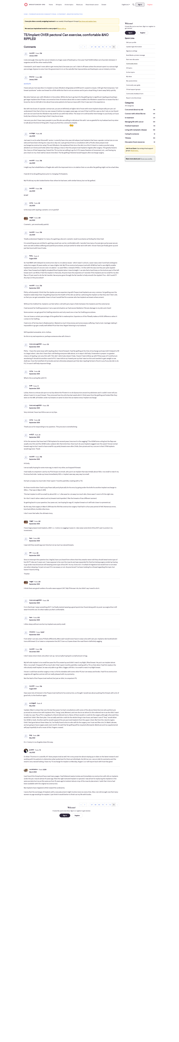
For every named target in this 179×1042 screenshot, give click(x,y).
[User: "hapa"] (26, 539)
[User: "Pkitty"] (26, 257)
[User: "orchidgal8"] (26, 704)
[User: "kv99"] (26, 387)
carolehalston (33, 769)
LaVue (31, 203)
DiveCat (31, 77)
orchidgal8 (32, 703)
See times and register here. (88, 21)
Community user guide (133, 85)
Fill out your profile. (146, 159)
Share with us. (62, 28)
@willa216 (27, 84)
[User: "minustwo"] (26, 633)
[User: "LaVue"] (26, 204)
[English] (34, 4)
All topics (129, 68)
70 (103, 47)
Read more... (135, 150)
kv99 (30, 386)
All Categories (129, 106)
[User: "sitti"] (26, 554)
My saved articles (131, 81)
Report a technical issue (133, 98)
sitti (30, 553)
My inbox (129, 77)
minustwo (32, 632)
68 (95, 47)
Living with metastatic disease (140, 130)
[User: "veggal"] (26, 218)
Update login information (134, 47)
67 (92, 47)
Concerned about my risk (140, 110)
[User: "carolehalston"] (26, 770)
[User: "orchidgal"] (26, 134)
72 (110, 47)
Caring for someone (140, 134)
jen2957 (31, 750)
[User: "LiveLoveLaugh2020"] (26, 345)
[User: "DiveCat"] (26, 78)
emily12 (31, 434)
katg (30, 735)
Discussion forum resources (140, 142)
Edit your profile (131, 42)
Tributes (140, 138)
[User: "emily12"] (26, 435)
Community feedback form (134, 94)
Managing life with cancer (140, 122)
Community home (131, 64)
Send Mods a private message (135, 55)
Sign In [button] (65, 815)
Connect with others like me (140, 114)
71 (106, 47)
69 (99, 47)
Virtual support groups (133, 89)
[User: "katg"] (26, 736)
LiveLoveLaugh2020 (35, 344)
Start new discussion (132, 59)
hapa (30, 538)
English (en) (125, 5)
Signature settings (131, 51)
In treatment (140, 118)
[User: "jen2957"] (26, 751)
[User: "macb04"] (26, 54)
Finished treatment (140, 126)
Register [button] (77, 815)
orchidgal (32, 133)
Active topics (130, 72)
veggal (31, 217)
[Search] (133, 4)
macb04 (31, 53)
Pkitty (31, 256)
